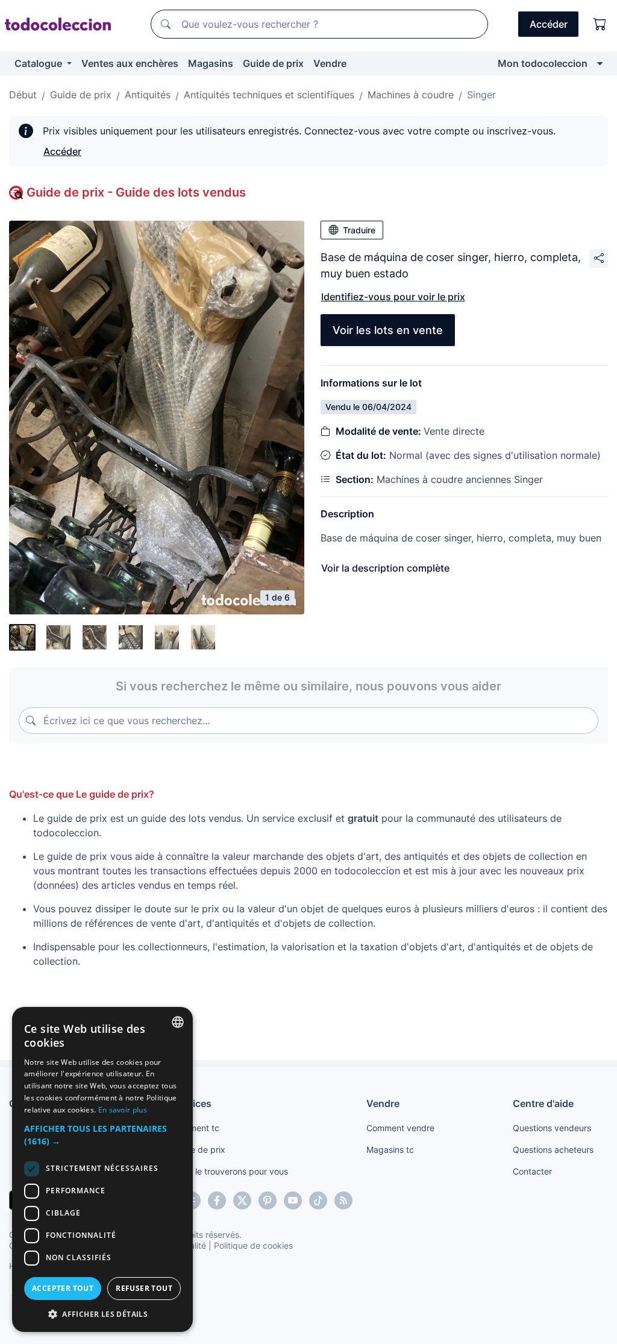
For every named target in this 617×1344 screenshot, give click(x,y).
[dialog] (102, 1169)
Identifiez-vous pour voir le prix (393, 297)
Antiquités (148, 95)
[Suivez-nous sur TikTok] (318, 1200)
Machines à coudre (411, 95)
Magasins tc (390, 1149)
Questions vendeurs (552, 1128)
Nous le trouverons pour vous (230, 1171)
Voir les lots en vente (388, 330)
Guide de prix (273, 63)
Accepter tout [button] (62, 1288)
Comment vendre (400, 1128)
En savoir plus (122, 1110)
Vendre (329, 63)
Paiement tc (195, 1128)
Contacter (532, 1171)
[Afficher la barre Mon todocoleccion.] (599, 63)
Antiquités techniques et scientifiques (269, 95)
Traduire (359, 230)
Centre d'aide (543, 1103)
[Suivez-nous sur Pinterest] (267, 1200)
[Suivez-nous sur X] (242, 1200)
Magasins (210, 63)
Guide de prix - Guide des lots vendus (136, 192)
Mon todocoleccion (542, 63)
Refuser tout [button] (144, 1288)
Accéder (62, 151)
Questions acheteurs (553, 1149)
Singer (481, 95)
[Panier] (600, 24)
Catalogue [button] (39, 63)
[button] (102, 1134)
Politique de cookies (253, 1245)
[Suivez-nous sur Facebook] (217, 1200)
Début (23, 95)
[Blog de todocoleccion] (343, 1200)
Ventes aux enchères (129, 63)
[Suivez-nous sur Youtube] (293, 1200)
